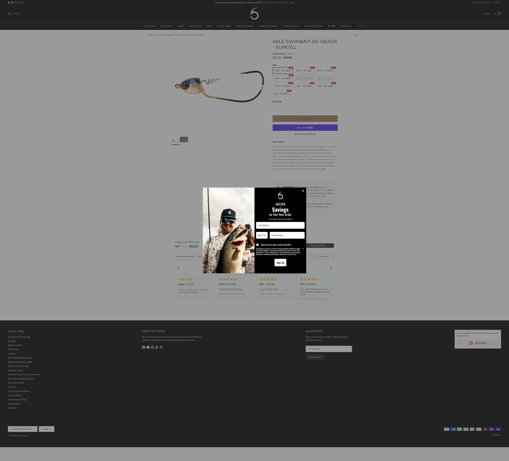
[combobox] (262, 235)
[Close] (303, 191)
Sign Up (280, 263)
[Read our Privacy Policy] (303, 248)
